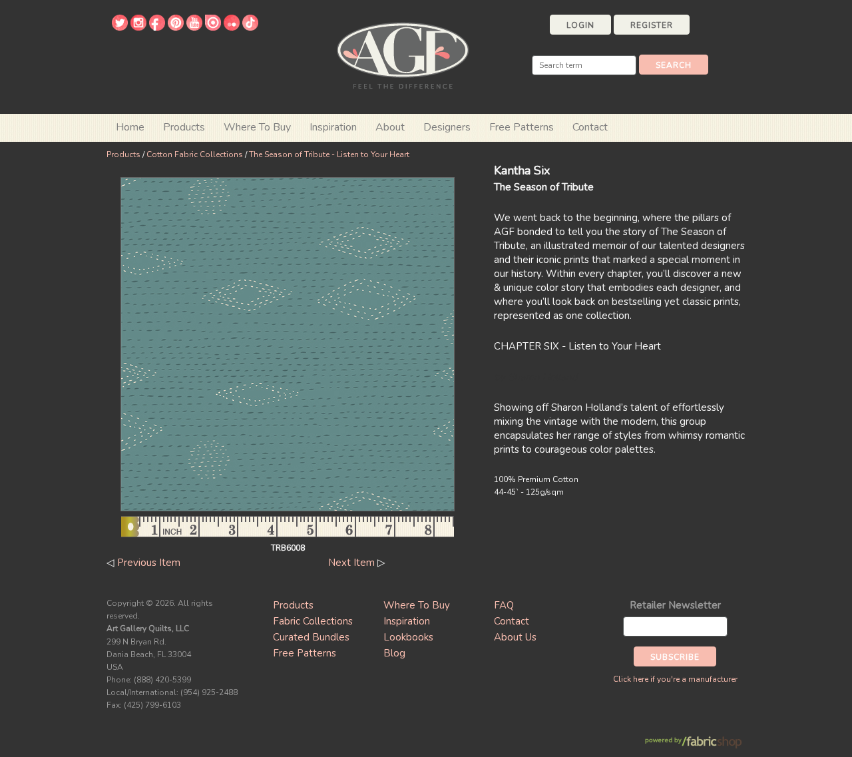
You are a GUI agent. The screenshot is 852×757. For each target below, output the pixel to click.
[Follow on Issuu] (213, 27)
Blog (394, 653)
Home (130, 127)
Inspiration (333, 127)
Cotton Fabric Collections (194, 154)
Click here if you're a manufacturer (675, 679)
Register (651, 25)
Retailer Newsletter (675, 605)
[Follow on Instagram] (138, 27)
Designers (447, 127)
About (390, 127)
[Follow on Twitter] (120, 27)
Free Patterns (521, 127)
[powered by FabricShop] (693, 742)
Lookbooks (408, 637)
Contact (590, 127)
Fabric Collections (313, 621)
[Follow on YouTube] (194, 27)
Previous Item (148, 562)
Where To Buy (416, 605)
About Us (515, 637)
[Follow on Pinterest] (176, 27)
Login (580, 25)
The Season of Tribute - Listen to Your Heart (329, 154)
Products (123, 154)
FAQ (504, 605)
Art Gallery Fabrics (402, 54)
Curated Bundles (311, 637)
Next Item (351, 562)
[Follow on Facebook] (157, 27)
